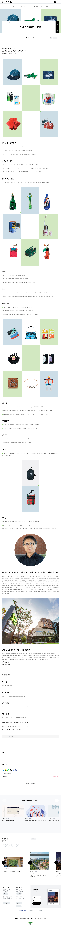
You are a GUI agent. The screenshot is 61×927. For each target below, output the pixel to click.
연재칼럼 (36, 6)
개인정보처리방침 (22, 910)
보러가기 (18, 906)
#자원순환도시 (34, 752)
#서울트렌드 (7, 752)
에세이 (29, 6)
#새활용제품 (19, 752)
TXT (34, 900)
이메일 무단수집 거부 (32, 910)
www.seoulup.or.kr (6, 664)
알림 (47, 6)
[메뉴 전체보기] (58, 1)
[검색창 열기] (55, 2)
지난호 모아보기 (36, 903)
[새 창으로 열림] (51, 38)
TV (42, 6)
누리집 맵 (40, 910)
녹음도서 (35, 897)
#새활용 (13, 752)
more (33, 838)
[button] (57, 800)
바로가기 (5, 893)
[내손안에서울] (4, 2)
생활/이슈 (23, 6)
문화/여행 (15, 6)
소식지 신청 (19, 903)
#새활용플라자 (26, 752)
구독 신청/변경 (6, 903)
